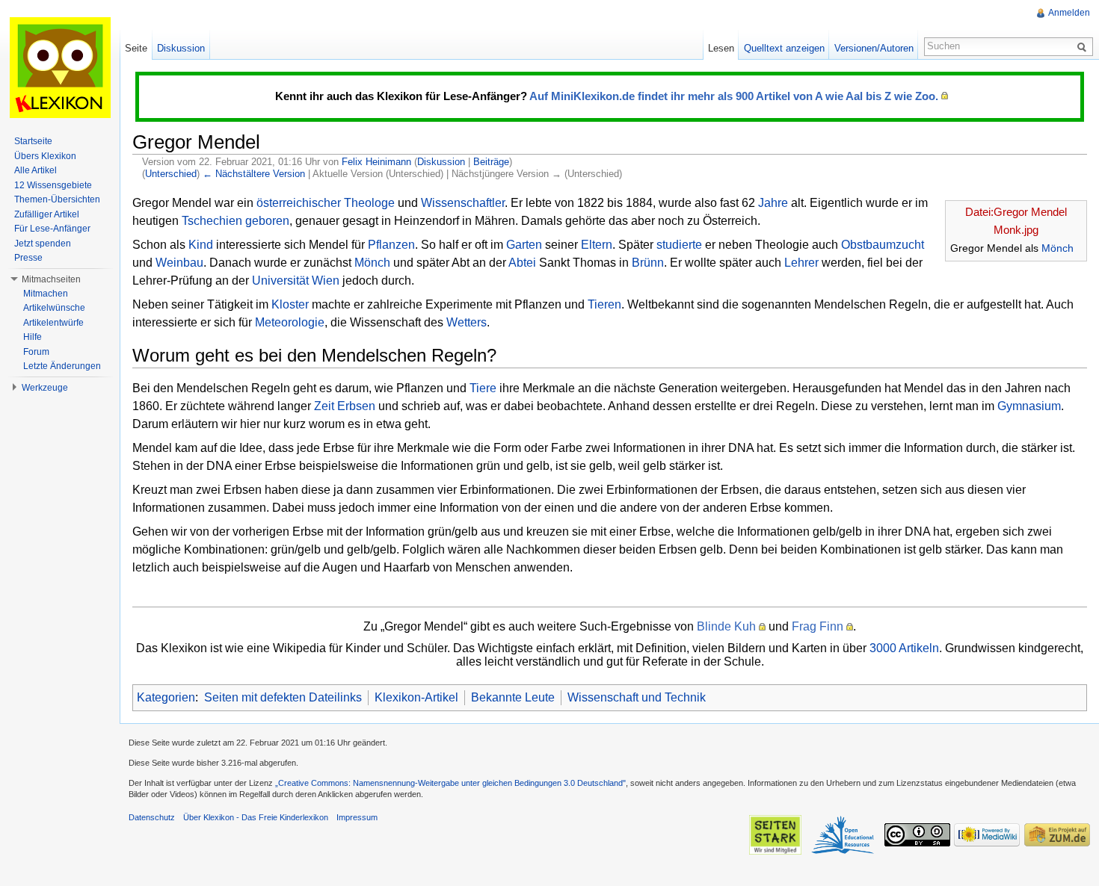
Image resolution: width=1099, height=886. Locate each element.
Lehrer (801, 262)
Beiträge (491, 161)
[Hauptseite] (60, 67)
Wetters (466, 322)
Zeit (324, 406)
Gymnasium (1029, 406)
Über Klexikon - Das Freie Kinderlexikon (255, 817)
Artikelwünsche (54, 308)
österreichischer (298, 202)
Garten (524, 244)
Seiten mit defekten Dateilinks (283, 697)
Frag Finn (817, 626)
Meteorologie (289, 322)
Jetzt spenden (42, 243)
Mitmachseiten (51, 279)
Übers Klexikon (45, 156)
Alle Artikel (35, 170)
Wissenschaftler (463, 202)
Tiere (483, 388)
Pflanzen (391, 244)
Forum (36, 352)
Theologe (369, 202)
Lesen (721, 48)
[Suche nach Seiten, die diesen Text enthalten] (1084, 46)
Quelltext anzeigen (784, 48)
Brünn (648, 262)
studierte (679, 244)
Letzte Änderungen (62, 366)
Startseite (33, 141)
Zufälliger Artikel (46, 214)
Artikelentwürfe (53, 322)
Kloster (290, 304)
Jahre (773, 202)
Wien (325, 280)
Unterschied (171, 173)
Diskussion (441, 161)
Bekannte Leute (513, 697)
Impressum (357, 817)
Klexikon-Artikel (416, 697)
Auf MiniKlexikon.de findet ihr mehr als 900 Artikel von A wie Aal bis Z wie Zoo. (733, 96)
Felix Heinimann (376, 161)
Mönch (1057, 248)
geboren (267, 220)
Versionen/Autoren (874, 48)
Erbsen (356, 406)
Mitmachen (45, 293)
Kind (200, 244)
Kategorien (166, 697)
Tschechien (212, 220)
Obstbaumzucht (882, 244)
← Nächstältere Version (254, 173)
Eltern (596, 244)
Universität (280, 280)
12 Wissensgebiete (53, 185)
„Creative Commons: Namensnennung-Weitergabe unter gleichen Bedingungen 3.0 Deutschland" (450, 782)
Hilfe (32, 337)
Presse (28, 258)
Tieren (604, 304)
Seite (136, 48)
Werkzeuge (45, 387)
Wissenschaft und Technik (636, 697)
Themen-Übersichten (57, 199)
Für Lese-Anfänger (52, 228)
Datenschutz (152, 817)
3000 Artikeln (904, 648)
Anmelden (1069, 12)
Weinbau (179, 262)
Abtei (522, 262)
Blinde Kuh (726, 626)
